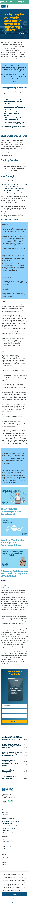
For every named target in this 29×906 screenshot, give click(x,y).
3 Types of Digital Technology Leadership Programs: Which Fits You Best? (11, 745)
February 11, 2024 (5, 587)
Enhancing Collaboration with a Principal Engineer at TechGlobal (14, 573)
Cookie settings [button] (14, 903)
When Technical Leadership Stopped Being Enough (11, 511)
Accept (14, 894)
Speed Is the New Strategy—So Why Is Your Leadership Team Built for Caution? (12, 753)
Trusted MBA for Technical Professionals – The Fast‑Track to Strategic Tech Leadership (12, 737)
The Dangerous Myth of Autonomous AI (9, 777)
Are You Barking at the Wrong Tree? (9, 770)
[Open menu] (27, 6)
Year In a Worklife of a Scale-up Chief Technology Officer (12, 542)
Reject (14, 899)
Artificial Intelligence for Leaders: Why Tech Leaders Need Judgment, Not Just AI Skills (11, 763)
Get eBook (14, 721)
